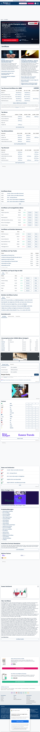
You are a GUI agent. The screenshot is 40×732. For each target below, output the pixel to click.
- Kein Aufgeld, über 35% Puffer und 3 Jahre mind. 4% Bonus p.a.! (17, 302)
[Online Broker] (7, 3)
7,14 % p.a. (28, 137)
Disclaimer (28, 699)
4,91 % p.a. (20, 158)
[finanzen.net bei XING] (23, 693)
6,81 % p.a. (20, 154)
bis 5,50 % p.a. (27, 98)
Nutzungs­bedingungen (30, 700)
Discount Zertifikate (4, 688)
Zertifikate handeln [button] (20, 639)
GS (10, 407)
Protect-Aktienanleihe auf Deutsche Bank (9, 261)
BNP (11, 403)
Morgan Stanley (5, 364)
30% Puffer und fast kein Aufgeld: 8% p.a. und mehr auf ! (14, 304)
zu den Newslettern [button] (20, 549)
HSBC (11, 411)
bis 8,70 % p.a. (19, 92)
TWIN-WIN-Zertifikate (7, 538)
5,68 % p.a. (28, 135)
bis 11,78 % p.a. (19, 94)
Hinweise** (17, 107)
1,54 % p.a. (20, 124)
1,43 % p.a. (29, 160)
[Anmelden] (38, 3)
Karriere (2, 698)
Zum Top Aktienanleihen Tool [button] (20, 143)
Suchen (36, 374)
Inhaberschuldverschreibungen (9, 524)
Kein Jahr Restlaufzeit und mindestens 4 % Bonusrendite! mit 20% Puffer (16, 306)
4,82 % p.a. (28, 141)
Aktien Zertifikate (18, 688)
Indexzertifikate (6, 523)
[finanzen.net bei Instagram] (12, 693)
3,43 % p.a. (28, 139)
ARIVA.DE (4, 717)
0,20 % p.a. (28, 116)
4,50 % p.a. (20, 141)
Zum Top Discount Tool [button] (20, 162)
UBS (11, 424)
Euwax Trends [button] (20, 438)
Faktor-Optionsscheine (7, 517)
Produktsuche (3, 367)
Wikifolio (11, 427)
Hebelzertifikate (6, 521)
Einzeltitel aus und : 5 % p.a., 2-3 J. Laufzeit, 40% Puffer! (15, 310)
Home (2, 19)
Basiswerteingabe (4, 369)
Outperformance (6, 533)
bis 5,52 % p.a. (27, 100)
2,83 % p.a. (20, 152)
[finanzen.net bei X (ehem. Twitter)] (19, 693)
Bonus (36, 212)
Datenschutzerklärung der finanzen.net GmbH (20, 728)
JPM (10, 414)
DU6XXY (3, 346)
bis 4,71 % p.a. (36, 98)
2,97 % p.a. (20, 120)
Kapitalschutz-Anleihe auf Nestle (7, 259)
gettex (11, 405)
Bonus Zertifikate (11, 688)
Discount (30, 212)
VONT (11, 426)
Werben (15, 698)
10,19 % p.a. (36, 158)
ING (10, 409)
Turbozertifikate (6, 536)
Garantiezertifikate (25, 688)
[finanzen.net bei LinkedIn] (21, 693)
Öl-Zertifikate (5, 530)
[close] (28, 710)
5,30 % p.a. (36, 160)
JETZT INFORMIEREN (20, 668)
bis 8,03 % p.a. (27, 92)
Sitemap (2, 700)
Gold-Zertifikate (6, 520)
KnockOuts (18, 316)
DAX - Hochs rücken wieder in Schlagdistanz (16, 199)
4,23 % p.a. (20, 116)
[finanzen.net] (6, 2)
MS (10, 420)
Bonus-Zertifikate (6, 512)
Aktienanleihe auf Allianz (6, 263)
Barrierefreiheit (29, 703)
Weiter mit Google (20, 721)
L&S (10, 418)
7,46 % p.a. (36, 152)
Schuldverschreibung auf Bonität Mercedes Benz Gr (11, 257)
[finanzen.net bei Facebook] (14, 693)
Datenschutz (28, 698)
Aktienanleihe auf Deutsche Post (7, 255)
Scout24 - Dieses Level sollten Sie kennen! (15, 193)
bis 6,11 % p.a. (19, 100)
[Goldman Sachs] (2, 407)
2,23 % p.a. (20, 156)
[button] (23, 3)
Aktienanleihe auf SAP (5, 265)
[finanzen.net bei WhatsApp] (26, 693)
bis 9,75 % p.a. (27, 94)
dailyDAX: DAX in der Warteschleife (14, 479)
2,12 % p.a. (29, 156)
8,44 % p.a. (20, 137)
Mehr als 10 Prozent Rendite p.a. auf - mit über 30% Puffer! (17, 300)
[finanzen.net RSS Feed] (28, 693)
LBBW (11, 416)
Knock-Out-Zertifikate (7, 527)
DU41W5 (3, 348)
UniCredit (12, 412)
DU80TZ (2, 344)
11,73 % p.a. (36, 154)
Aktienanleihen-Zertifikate (8, 511)
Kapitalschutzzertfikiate (7, 526)
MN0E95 (3, 350)
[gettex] (2, 405)
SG (10, 422)
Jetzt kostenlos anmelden (10, 40)
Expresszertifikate (6, 515)
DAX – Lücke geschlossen (12, 197)
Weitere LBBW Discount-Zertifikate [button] (20, 103)
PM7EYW (3, 342)
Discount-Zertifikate (6, 514)
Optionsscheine (11, 316)
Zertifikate (6, 19)
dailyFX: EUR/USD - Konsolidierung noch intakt (16, 482)
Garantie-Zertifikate (6, 518)
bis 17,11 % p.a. (27, 96)
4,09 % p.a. (36, 137)
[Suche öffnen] (35, 3)
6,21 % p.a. (20, 135)
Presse (2, 699)
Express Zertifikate (10, 689)
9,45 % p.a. (20, 118)
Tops (3, 272)
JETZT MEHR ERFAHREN (20, 681)
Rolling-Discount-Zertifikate (8, 535)
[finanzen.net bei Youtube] (17, 693)
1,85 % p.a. (20, 160)
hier (31, 376)
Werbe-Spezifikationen (17, 699)
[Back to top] (37, 731)
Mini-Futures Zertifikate (7, 529)
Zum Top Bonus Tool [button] (20, 127)
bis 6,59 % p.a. (19, 98)
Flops (7, 272)
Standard (12, 364)
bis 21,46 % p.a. (19, 96)
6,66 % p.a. (36, 156)
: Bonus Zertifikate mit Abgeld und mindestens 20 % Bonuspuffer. (15, 308)
